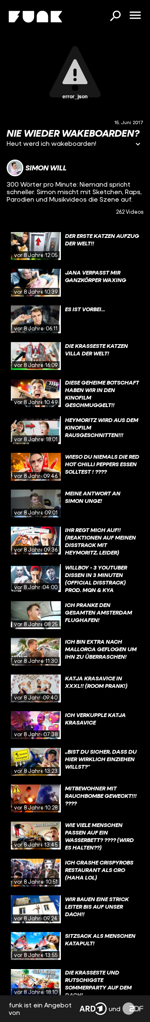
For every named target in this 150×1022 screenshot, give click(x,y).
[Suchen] (115, 17)
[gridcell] (75, 246)
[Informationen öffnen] (137, 145)
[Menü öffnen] (135, 16)
